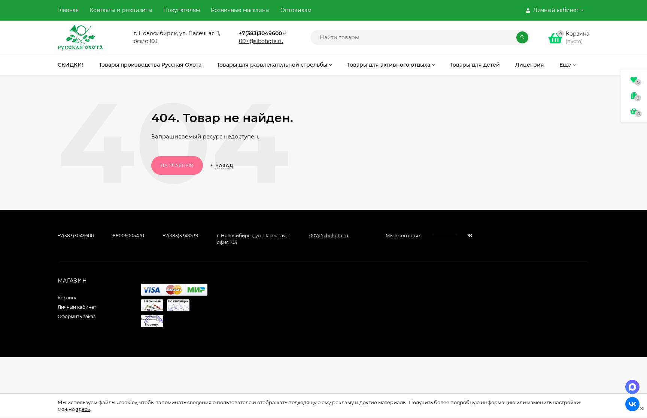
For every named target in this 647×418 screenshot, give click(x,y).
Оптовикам (296, 10)
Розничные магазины (240, 10)
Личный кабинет (77, 307)
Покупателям (181, 10)
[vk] (470, 235)
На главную (177, 165)
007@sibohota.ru (261, 41)
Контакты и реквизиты (120, 10)
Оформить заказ (76, 316)
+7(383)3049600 (260, 33)
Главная (68, 10)
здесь (83, 409)
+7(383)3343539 (180, 235)
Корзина (68, 297)
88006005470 (128, 235)
